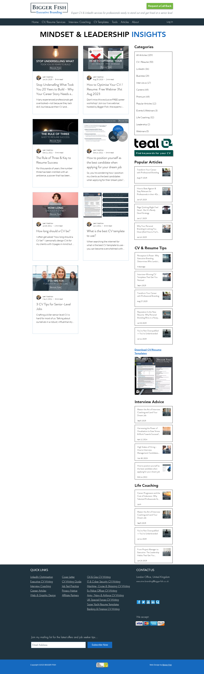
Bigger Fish (167, 665)
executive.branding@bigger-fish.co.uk (152, 581)
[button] (160, 6)
